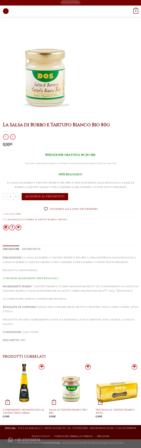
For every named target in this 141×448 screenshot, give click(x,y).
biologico (19, 219)
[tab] (11, 249)
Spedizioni (103, 436)
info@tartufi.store (101, 428)
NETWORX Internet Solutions (102, 443)
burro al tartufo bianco (42, 219)
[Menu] (5, 11)
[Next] (138, 394)
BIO (19, 214)
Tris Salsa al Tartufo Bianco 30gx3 (115, 411)
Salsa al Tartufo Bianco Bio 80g (68, 411)
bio (10, 219)
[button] (24, 440)
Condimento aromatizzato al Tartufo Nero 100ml (23, 411)
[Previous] (3, 394)
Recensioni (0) (31, 249)
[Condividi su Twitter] (18, 227)
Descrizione (11, 249)
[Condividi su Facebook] (12, 227)
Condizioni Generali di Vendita (73, 436)
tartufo (62, 219)
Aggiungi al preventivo (45, 196)
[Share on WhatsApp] (6, 227)
